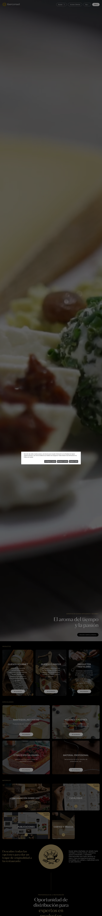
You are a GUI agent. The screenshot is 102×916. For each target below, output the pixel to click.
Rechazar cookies (63, 461)
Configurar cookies (50, 461)
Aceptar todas (74, 461)
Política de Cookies (28, 457)
